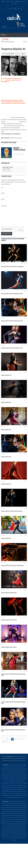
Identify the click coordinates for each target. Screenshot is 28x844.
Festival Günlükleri (11, 775)
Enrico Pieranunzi (4, 813)
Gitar (9, 779)
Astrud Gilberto (11, 803)
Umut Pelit (10, 838)
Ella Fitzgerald (18, 811)
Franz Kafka (24, 813)
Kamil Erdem (4, 821)
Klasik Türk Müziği (20, 787)
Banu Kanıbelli (12, 805)
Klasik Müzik (17, 1)
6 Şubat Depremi (11, 764)
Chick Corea (11, 809)
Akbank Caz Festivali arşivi (7, 41)
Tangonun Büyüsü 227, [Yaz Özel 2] (9, 620)
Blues (23, 1)
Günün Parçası (18, 781)
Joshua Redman (24, 819)
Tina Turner (8, 836)
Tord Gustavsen (24, 836)
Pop (12, 793)
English (2, 775)
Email (2, 199)
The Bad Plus (3, 836)
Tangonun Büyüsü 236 (6, 375)
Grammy (17, 779)
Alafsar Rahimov (17, 801)
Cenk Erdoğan (21, 807)
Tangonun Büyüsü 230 (6, 538)
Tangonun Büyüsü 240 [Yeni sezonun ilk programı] (12, 266)
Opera (10, 793)
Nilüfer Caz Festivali (4, 793)
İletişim (12, 1)
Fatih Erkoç (15, 813)
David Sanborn (20, 809)
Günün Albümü (6, 781)
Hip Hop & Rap (12, 783)
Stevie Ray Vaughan (17, 834)
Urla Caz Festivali (19, 795)
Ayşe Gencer (21, 803)
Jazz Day (5, 787)
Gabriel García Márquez (10, 815)
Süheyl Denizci (23, 834)
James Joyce (24, 817)
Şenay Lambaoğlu (5, 834)
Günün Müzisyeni (13, 781)
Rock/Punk (5, 795)
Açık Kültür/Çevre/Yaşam (19, 764)
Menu (4, 35)
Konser (25, 787)
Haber (23, 781)
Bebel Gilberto (18, 805)
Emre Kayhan (23, 811)
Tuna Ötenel (5, 838)
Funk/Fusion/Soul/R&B (18, 777)
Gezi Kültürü (6, 779)
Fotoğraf (11, 777)
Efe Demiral (9, 811)
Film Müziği (17, 775)
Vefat (23, 795)
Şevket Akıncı (10, 834)
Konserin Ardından (13, 789)
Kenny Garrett (24, 821)
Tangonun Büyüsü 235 (6, 402)
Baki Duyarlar (7, 805)
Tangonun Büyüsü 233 (6, 456)
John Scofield (18, 819)
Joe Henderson (7, 819)
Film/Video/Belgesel (22, 775)
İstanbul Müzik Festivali (10, 785)
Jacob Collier (14, 817)
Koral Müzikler (19, 789)
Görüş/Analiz (13, 779)
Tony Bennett (18, 836)
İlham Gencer (3, 817)
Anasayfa (3, 1)
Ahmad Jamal (11, 801)
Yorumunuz (4, 205)
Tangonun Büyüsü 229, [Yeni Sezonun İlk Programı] (12, 565)
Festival (5, 775)
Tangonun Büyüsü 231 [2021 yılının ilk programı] (11, 511)
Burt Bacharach (11, 807)
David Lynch (15, 809)
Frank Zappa (20, 813)
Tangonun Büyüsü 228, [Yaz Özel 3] (9, 592)
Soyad (3, 193)
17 (6, 741)
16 (3, 741)
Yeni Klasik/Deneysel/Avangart (13, 797)
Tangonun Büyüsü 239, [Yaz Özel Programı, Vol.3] (12, 293)
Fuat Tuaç (3, 815)
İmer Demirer (8, 817)
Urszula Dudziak (15, 838)
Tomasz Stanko (13, 836)
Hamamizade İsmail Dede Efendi (20, 815)
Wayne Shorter (20, 838)
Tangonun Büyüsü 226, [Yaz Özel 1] (9, 647)
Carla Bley (16, 807)
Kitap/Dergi (10, 787)
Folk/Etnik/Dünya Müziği (5, 777)
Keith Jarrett (13, 821)
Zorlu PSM (20, 797)
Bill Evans (22, 805)
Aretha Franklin (4, 803)
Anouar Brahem (23, 801)
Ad (2, 187)
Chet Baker (6, 809)
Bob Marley (6, 807)
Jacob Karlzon (19, 817)
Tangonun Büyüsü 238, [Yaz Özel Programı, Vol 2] (12, 320)
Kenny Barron (18, 821)
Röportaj (8, 795)
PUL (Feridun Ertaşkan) (17, 793)
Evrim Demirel (10, 813)
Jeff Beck (2, 819)
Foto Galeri (14, 3)
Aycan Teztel (16, 803)
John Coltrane (13, 819)
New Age (24, 791)
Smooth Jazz (13, 795)
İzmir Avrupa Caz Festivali (19, 785)
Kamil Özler (9, 821)
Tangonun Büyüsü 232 (6, 484)
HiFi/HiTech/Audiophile (5, 783)
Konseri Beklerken (6, 789)
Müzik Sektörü (19, 791)
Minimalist (15, 791)
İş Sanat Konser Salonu (19, 783)
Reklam (7, 1)
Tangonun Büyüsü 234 (6, 429)
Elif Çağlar (13, 811)
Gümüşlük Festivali (23, 779)
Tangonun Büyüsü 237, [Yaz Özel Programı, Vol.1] (12, 348)
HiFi (26, 1)
